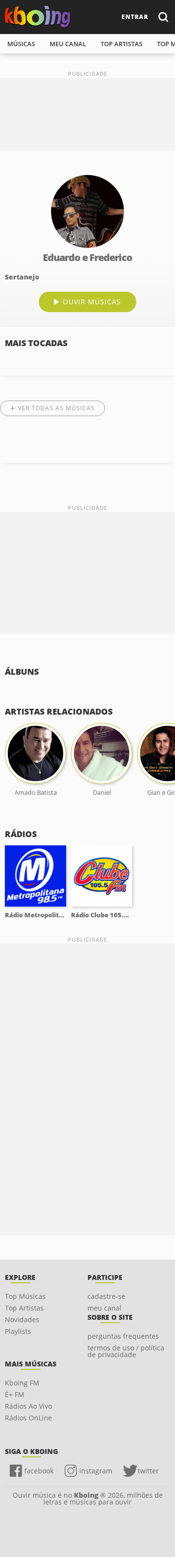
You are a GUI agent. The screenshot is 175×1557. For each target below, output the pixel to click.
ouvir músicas (92, 301)
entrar (135, 17)
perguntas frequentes (123, 1336)
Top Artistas (24, 1307)
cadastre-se (106, 1296)
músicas (21, 43)
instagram (95, 1470)
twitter (148, 1470)
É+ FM (14, 1394)
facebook (38, 1470)
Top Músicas (25, 1296)
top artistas (121, 43)
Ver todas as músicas (56, 408)
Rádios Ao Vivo (28, 1406)
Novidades (22, 1319)
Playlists (18, 1331)
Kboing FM (22, 1382)
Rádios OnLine (28, 1417)
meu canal (68, 43)
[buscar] (163, 16)
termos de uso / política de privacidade (126, 1351)
